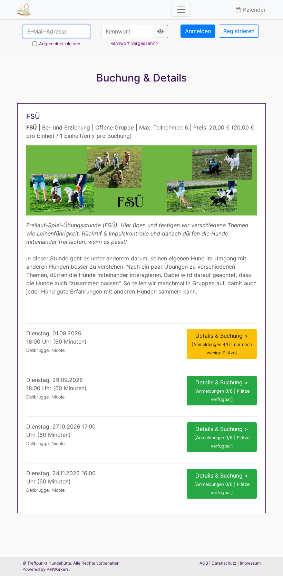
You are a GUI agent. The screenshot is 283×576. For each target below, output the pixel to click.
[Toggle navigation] (181, 10)
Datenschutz (224, 563)
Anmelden (198, 31)
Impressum (250, 563)
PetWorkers (58, 569)
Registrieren (238, 31)
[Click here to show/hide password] (160, 31)
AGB (203, 563)
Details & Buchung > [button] (222, 343)
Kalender (250, 9)
